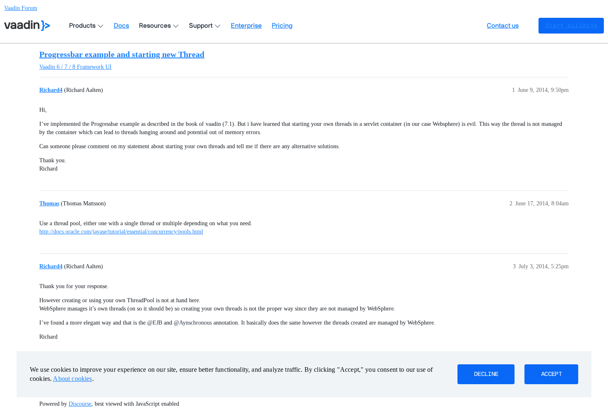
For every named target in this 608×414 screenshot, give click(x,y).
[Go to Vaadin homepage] (27, 26)
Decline (486, 374)
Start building (571, 26)
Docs (121, 25)
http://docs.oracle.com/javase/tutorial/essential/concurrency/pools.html (121, 232)
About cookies (72, 378)
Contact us (503, 25)
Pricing (282, 25)
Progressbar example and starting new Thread (121, 54)
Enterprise (246, 25)
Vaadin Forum (20, 8)
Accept (551, 374)
